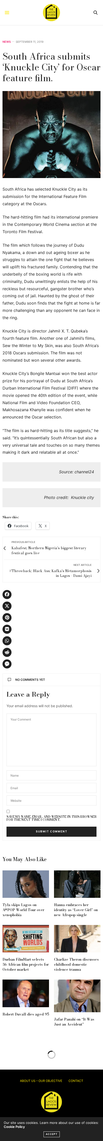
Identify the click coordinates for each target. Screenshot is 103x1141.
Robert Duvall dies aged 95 (25, 1014)
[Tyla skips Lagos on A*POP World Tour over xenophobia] (25, 884)
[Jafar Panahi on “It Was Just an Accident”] (77, 996)
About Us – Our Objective (41, 1081)
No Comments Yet (30, 680)
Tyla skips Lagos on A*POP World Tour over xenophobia (23, 910)
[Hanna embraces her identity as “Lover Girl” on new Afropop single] (77, 884)
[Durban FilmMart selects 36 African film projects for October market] (25, 938)
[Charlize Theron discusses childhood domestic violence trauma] (77, 938)
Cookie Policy (14, 1127)
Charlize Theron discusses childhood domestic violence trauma (76, 964)
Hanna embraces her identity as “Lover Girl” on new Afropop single (76, 910)
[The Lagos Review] (51, 12)
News (6, 41)
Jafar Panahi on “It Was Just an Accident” (74, 1022)
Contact (75, 1081)
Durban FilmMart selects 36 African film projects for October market (25, 964)
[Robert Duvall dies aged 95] (25, 993)
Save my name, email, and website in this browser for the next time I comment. (51, 818)
